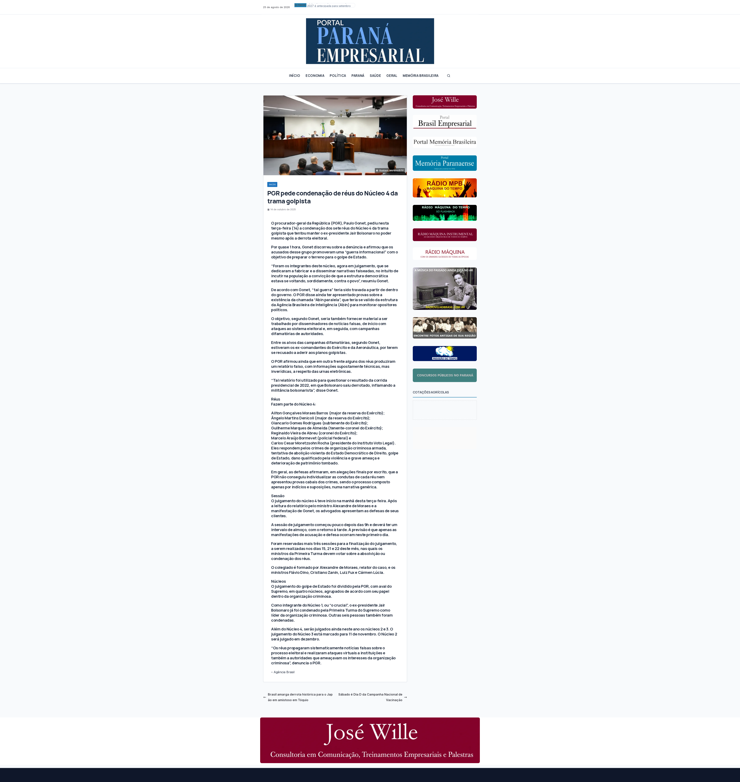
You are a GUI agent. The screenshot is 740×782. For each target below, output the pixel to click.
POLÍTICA (338, 75)
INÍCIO (294, 75)
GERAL (391, 75)
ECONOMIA (315, 75)
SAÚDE (375, 75)
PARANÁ (358, 75)
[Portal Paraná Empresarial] (370, 39)
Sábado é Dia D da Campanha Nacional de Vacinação (370, 697)
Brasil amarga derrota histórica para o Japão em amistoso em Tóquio (300, 697)
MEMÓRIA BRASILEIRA (421, 75)
